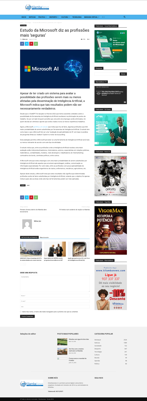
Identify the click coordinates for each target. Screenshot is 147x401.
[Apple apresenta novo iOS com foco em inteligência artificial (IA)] (79, 249)
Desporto (53, 17)
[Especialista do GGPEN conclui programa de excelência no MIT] (55, 249)
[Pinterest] (31, 44)
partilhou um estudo (40, 127)
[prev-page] (21, 264)
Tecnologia (77, 17)
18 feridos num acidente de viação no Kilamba (74, 210)
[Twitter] (27, 44)
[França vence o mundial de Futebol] (62, 360)
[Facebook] (22, 44)
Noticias (32, 17)
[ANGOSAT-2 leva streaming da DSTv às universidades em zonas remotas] (31, 249)
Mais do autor (44, 237)
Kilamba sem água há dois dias (79, 339)
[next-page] (24, 264)
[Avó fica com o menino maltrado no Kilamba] (62, 351)
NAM (28, 185)
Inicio (24, 17)
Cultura (64, 17)
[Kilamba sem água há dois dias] (62, 341)
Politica (41, 17)
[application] (110, 95)
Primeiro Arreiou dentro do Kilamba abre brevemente (33, 211)
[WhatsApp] (36, 44)
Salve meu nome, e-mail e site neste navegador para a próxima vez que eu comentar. (50, 312)
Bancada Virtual (91, 17)
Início (21, 22)
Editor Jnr (25, 39)
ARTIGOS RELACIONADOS (29, 237)
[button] (124, 17)
